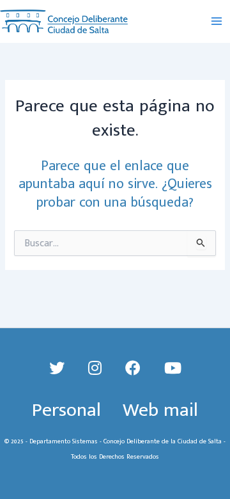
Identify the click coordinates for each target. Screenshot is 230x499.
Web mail (160, 410)
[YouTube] (172, 369)
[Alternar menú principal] (216, 21)
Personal (66, 410)
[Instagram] (97, 369)
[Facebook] (135, 369)
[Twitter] (59, 369)
